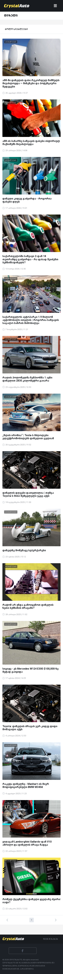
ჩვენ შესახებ (50, 938)
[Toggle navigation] (55, 6)
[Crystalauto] (17, 5)
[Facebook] (23, 950)
